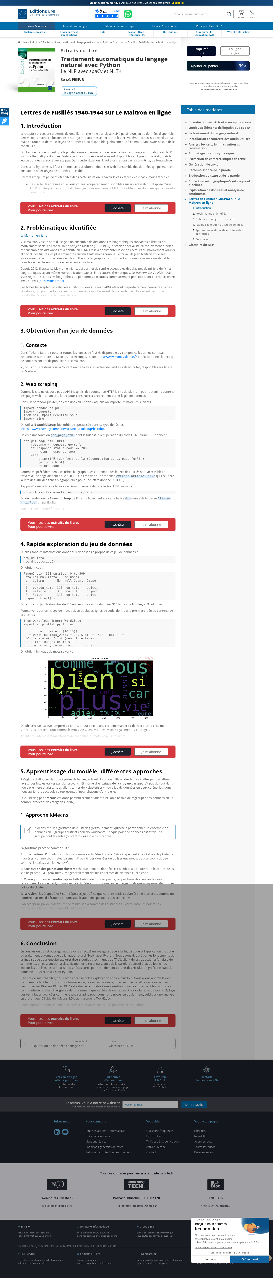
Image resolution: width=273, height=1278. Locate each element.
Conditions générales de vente (104, 1147)
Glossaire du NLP (121, 1046)
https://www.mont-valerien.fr (117, 357)
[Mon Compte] (252, 14)
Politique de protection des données (108, 1152)
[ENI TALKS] (57, 1185)
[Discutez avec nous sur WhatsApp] (128, 14)
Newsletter (201, 1136)
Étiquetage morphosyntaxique (211, 153)
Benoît (72, 79)
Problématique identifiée (211, 213)
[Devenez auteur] (4, 121)
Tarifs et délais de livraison (162, 1141)
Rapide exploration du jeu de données (219, 224)
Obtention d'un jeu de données (215, 219)
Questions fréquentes (159, 1130)
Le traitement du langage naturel (213, 133)
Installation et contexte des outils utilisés (219, 139)
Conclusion (202, 239)
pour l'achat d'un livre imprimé (66, 1082)
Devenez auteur (204, 1152)
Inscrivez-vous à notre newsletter (93, 1104)
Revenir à (79, 91)
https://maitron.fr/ (53, 281)
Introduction (203, 208)
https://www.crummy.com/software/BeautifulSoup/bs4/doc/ (63, 429)
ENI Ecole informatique (94, 1226)
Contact (151, 1152)
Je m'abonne (151, 208)
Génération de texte (203, 164)
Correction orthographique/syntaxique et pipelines (219, 183)
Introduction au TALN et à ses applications (220, 122)
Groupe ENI (147, 1226)
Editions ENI (44, 12)
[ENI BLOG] (4, 112)
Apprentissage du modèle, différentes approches (219, 232)
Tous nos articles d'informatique (105, 1130)
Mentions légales (95, 1141)
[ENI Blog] (215, 1185)
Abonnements (203, 1141)
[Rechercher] (229, 14)
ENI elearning (148, 1254)
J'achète (118, 208)
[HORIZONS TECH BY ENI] (136, 1185)
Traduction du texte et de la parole (214, 175)
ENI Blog (26, 1226)
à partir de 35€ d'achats (159, 1082)
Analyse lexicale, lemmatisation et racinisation (214, 146)
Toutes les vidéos (204, 1147)
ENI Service (28, 1254)
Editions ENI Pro (90, 1254)
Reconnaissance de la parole (210, 170)
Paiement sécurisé (157, 1136)
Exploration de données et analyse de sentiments (61, 1046)
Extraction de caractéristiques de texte (217, 159)
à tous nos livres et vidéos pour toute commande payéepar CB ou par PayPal (113, 1083)
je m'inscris (194, 1104)
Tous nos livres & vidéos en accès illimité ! (137, 2)
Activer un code (156, 1147)
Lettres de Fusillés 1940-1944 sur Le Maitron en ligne (214, 201)
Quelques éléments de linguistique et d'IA (219, 128)
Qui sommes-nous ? (97, 1136)
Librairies (200, 1130)
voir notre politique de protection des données (96, 1106)
